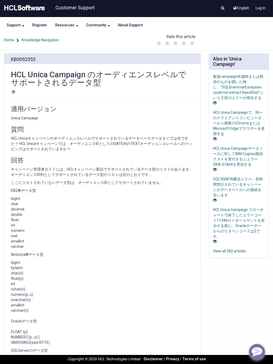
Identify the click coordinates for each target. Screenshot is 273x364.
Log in (261, 8)
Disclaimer (153, 359)
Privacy (172, 359)
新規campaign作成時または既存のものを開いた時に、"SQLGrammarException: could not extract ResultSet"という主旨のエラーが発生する (238, 87)
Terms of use (194, 359)
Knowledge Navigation (40, 40)
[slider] (175, 42)
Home (9, 40)
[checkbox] (159, 43)
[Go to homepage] (23, 8)
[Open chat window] (257, 352)
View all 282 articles (229, 251)
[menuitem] (240, 6)
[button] (223, 8)
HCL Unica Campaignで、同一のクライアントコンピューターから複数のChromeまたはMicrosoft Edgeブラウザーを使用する (239, 123)
